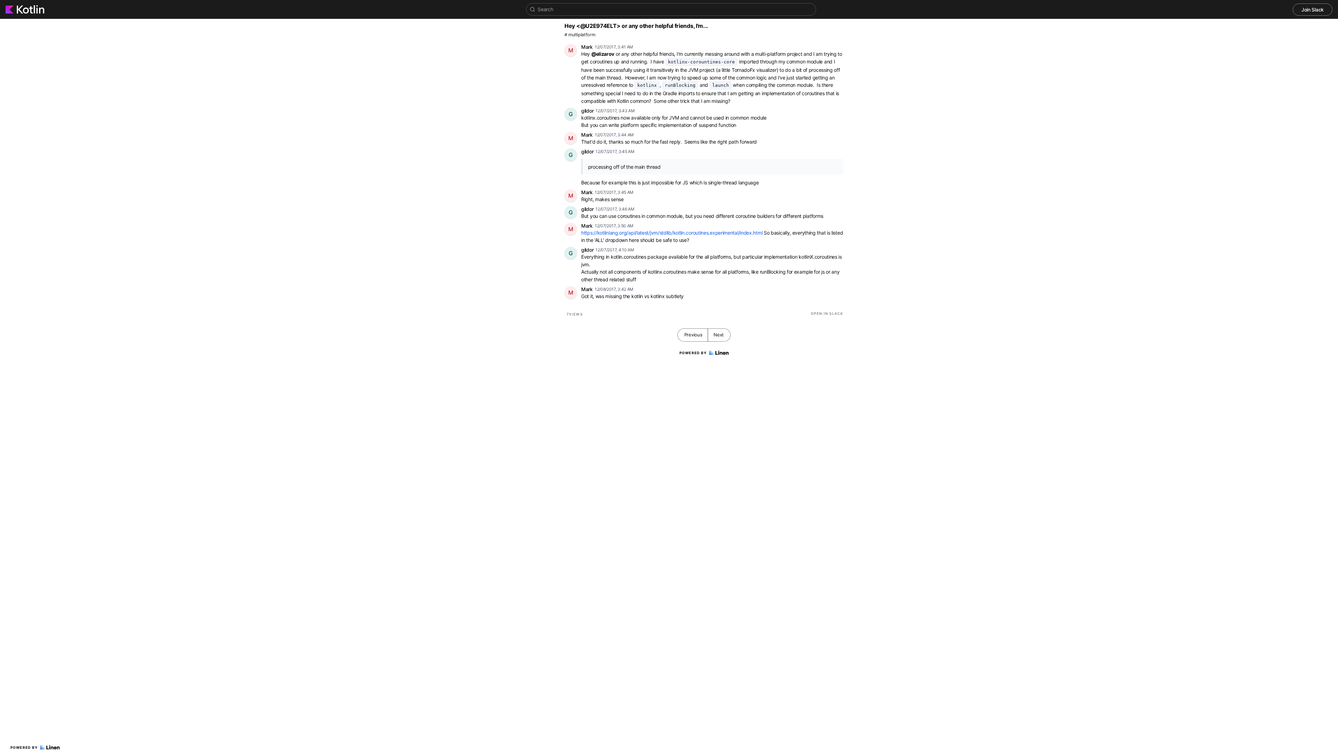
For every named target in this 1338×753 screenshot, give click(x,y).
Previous (693, 334)
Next (719, 334)
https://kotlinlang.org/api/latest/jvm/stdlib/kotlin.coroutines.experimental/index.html (671, 233)
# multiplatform (579, 34)
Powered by (24, 747)
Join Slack (1312, 10)
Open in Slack (827, 313)
